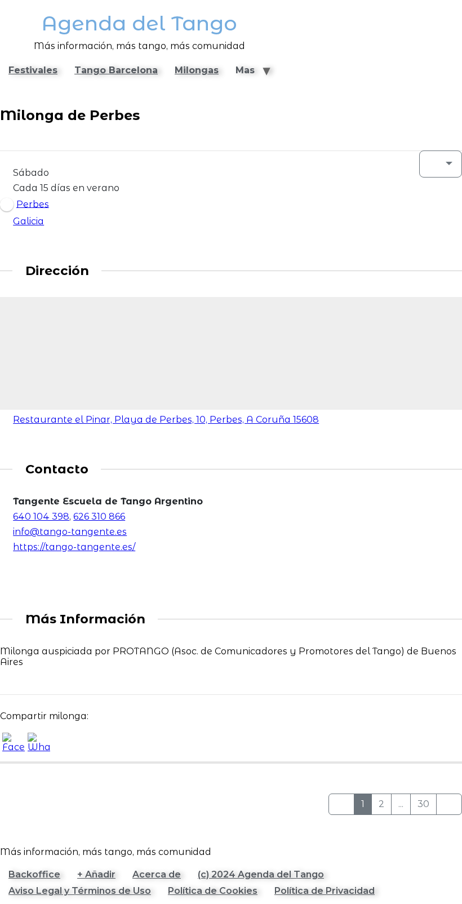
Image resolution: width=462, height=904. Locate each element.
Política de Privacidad (324, 890)
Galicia (28, 221)
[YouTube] (36, 569)
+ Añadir (96, 874)
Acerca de (156, 874)
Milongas (197, 70)
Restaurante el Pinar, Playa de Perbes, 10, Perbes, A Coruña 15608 (166, 419)
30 (423, 804)
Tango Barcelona (116, 70)
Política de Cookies (212, 890)
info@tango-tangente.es (70, 531)
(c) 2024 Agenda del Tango (261, 874)
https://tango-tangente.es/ (74, 547)
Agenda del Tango (139, 23)
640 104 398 (41, 516)
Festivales (32, 70)
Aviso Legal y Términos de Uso (79, 890)
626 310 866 (99, 516)
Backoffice (34, 874)
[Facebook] (11, 569)
